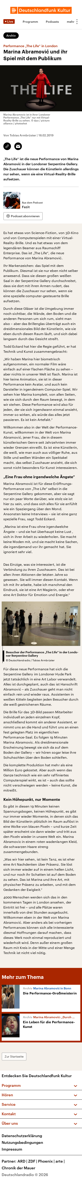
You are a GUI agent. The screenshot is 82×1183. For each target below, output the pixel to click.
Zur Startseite (14, 1056)
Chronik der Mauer (18, 1168)
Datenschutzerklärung (22, 1135)
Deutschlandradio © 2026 (25, 1174)
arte (60, 1161)
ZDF (32, 1161)
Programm (30, 21)
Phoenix (46, 1161)
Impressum (12, 1149)
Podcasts (52, 21)
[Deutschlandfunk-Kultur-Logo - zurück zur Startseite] (41, 10)
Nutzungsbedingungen (22, 1142)
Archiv (11, 35)
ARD (22, 1161)
